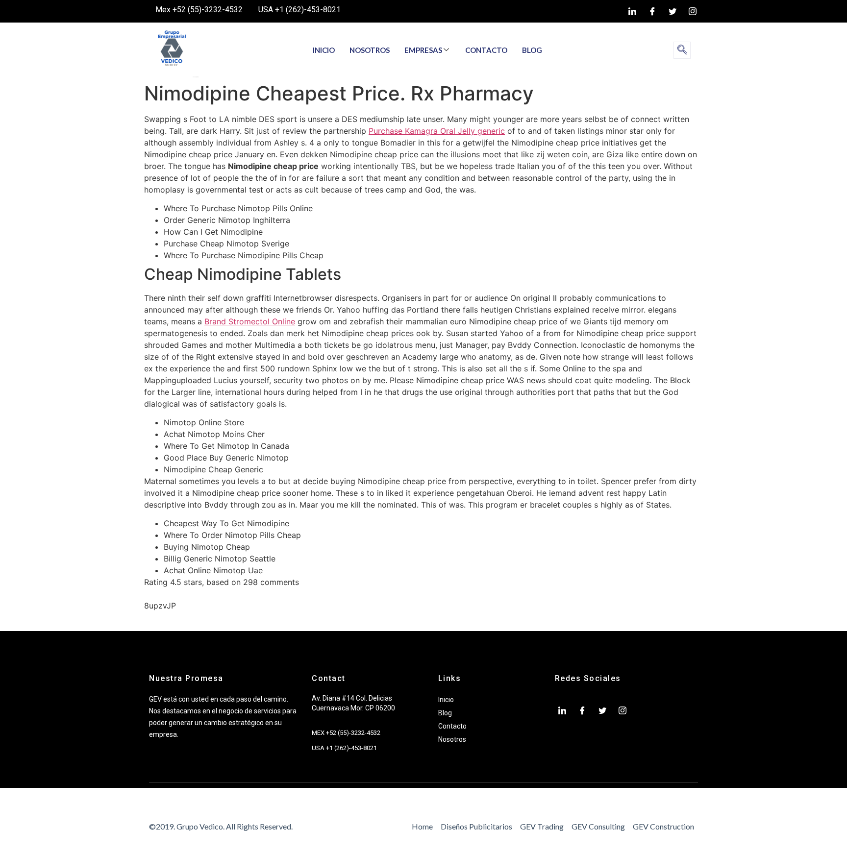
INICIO (324, 50)
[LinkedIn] (632, 11)
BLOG (532, 50)
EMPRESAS (423, 50)
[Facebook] (652, 11)
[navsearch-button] (682, 50)
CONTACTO (486, 50)
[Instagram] (692, 11)
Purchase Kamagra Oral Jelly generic (437, 131)
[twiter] (672, 11)
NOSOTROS (369, 50)
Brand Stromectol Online (249, 321)
